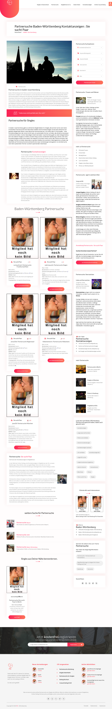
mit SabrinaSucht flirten (56, 289)
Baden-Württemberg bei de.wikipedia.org (90, 532)
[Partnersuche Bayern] (10, 523)
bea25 (39, 674)
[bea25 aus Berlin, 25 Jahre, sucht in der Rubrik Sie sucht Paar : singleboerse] (34, 675)
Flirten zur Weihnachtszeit (86, 165)
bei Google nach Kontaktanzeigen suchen (90, 351)
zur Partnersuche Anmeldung (89, 262)
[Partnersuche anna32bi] (22, 314)
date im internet (81, 467)
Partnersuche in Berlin (94, 367)
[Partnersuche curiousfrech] (22, 237)
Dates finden (76, 4)
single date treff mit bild (83, 433)
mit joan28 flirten (22, 447)
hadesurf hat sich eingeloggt (94, 674)
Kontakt (86, 705)
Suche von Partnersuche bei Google (88, 346)
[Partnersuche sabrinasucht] (56, 237)
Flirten (89, 472)
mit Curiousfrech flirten (22, 285)
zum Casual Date (83, 160)
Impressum (102, 705)
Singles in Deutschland (43, 4)
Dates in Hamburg (92, 393)
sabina (39, 680)
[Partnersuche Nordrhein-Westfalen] (10, 535)
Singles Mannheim (65, 673)
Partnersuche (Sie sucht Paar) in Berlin (17, 601)
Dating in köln (83, 516)
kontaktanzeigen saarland (84, 447)
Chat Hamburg (91, 516)
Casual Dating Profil (65, 683)
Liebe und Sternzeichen (83, 280)
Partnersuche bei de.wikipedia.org (88, 343)
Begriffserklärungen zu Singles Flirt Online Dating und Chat (88, 563)
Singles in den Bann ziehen (86, 163)
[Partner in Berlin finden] (81, 369)
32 (62, 262)
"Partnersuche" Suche (89, 82)
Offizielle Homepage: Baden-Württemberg (90, 529)
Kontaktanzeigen (87, 4)
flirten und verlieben (82, 437)
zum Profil (17, 617)
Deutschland (18, 32)
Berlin (17, 596)
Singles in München (93, 380)
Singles (93, 477)
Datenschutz (94, 705)
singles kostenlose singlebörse (85, 462)
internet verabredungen (83, 442)
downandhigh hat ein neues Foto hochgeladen (95, 681)
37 (28, 262)
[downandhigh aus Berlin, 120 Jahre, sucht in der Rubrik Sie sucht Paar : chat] (84, 682)
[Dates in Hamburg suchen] (81, 395)
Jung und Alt (79, 181)
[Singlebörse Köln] (81, 408)
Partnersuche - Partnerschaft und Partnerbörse (86, 556)
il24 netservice (23, 706)
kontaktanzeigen (81, 428)
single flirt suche (81, 457)
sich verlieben (81, 452)
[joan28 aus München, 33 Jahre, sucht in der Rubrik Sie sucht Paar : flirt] (84, 669)
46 (63, 338)
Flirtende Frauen (83, 150)
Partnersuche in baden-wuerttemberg (24, 90)
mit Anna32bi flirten (22, 371)
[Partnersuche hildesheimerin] (56, 314)
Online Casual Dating (100, 4)
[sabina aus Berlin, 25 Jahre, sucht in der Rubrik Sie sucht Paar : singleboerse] (34, 681)
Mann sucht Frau (81, 477)
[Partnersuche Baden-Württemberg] (10, 547)
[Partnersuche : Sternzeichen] (97, 284)
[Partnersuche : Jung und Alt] (97, 184)
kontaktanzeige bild (94, 452)
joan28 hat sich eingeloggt (94, 669)
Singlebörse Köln (92, 405)
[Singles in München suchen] (81, 382)
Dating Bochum (64, 679)
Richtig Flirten (82, 155)
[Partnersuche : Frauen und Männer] (81, 100)
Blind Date (80, 472)
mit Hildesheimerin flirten (56, 360)
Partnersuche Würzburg (66, 669)
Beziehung (80, 569)
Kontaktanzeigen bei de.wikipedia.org (89, 348)
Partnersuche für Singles (66, 676)
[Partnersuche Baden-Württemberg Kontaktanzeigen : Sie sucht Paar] (9, 2)
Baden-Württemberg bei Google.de (88, 534)
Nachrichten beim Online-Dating (87, 158)
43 (29, 338)
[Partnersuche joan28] (22, 396)
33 (29, 420)
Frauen (89, 97)
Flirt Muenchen (99, 516)
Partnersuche (54, 4)
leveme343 (41, 669)
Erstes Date (82, 152)
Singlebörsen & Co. (66, 4)
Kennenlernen (94, 467)
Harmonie (90, 569)
